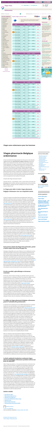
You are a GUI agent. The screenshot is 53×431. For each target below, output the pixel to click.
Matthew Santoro (9, 406)
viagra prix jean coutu (7, 203)
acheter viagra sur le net (26, 235)
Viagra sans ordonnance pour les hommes (19, 145)
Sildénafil (11, 408)
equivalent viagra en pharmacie (17, 346)
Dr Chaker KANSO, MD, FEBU (22, 410)
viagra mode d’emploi (25, 283)
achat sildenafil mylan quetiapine (21, 374)
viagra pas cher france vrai (29, 307)
